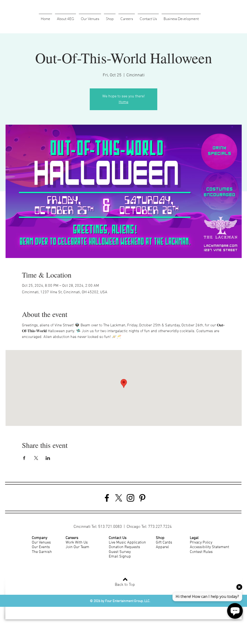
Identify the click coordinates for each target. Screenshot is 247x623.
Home (123, 102)
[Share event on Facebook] (24, 458)
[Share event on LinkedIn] (48, 458)
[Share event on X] (36, 458)
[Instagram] (130, 498)
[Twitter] (119, 498)
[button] (65, 17)
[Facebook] (107, 498)
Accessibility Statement (209, 547)
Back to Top (125, 584)
